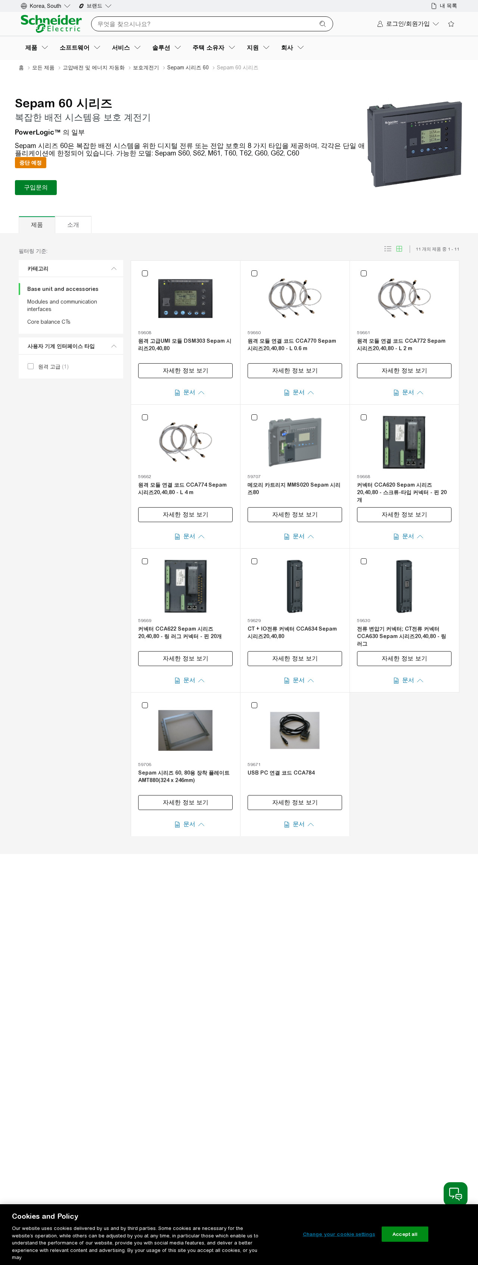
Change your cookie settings (339, 1234)
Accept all (405, 1234)
